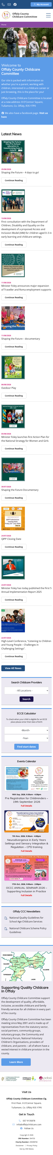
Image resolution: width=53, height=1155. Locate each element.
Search (26, 699)
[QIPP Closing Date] (13, 529)
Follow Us (29, 1128)
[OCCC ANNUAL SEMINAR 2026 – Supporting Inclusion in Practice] (26, 868)
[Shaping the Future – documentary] (13, 329)
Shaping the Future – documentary (20, 338)
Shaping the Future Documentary (19, 489)
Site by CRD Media (27, 1149)
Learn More (16, 1062)
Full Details (26, 805)
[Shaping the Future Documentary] (13, 480)
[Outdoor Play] (13, 378)
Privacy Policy (32, 1145)
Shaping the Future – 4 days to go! (20, 172)
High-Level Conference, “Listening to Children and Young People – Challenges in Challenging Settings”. (26, 644)
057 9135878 (29, 1120)
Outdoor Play (8, 388)
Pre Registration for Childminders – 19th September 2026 (26, 799)
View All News (13, 668)
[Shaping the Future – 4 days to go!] (13, 162)
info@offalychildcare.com (28, 1124)
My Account (42, 4)
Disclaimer (20, 1145)
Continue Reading (14, 180)
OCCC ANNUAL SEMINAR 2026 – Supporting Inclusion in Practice (26, 889)
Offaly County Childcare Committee (24, 15)
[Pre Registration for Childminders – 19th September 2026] (26, 778)
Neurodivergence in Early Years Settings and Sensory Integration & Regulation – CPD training (26, 843)
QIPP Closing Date (11, 539)
